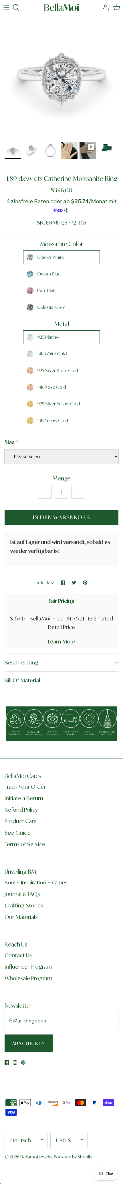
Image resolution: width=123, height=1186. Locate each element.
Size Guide (18, 832)
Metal (61, 323)
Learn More (61, 641)
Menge (62, 478)
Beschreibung (21, 662)
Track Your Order (25, 786)
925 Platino (48, 337)
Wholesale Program (28, 978)
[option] (61, 77)
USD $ (63, 1140)
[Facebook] (7, 1062)
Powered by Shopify (73, 1157)
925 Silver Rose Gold (57, 370)
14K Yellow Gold (52, 420)
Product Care (21, 821)
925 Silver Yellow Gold (58, 404)
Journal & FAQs (22, 893)
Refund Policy (21, 809)
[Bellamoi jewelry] (62, 7)
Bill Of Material (22, 680)
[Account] (104, 7)
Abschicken (28, 1043)
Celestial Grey (51, 307)
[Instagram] (15, 1062)
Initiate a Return (24, 798)
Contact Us (18, 955)
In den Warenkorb (61, 517)
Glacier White (50, 257)
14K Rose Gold (51, 387)
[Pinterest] (23, 1062)
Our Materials (21, 916)
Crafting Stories (24, 905)
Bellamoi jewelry (36, 1157)
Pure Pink (46, 290)
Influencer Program (28, 966)
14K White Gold (52, 354)
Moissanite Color (61, 244)
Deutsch (20, 1140)
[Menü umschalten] (6, 7)
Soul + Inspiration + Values (36, 882)
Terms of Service (25, 844)
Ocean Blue (49, 274)
